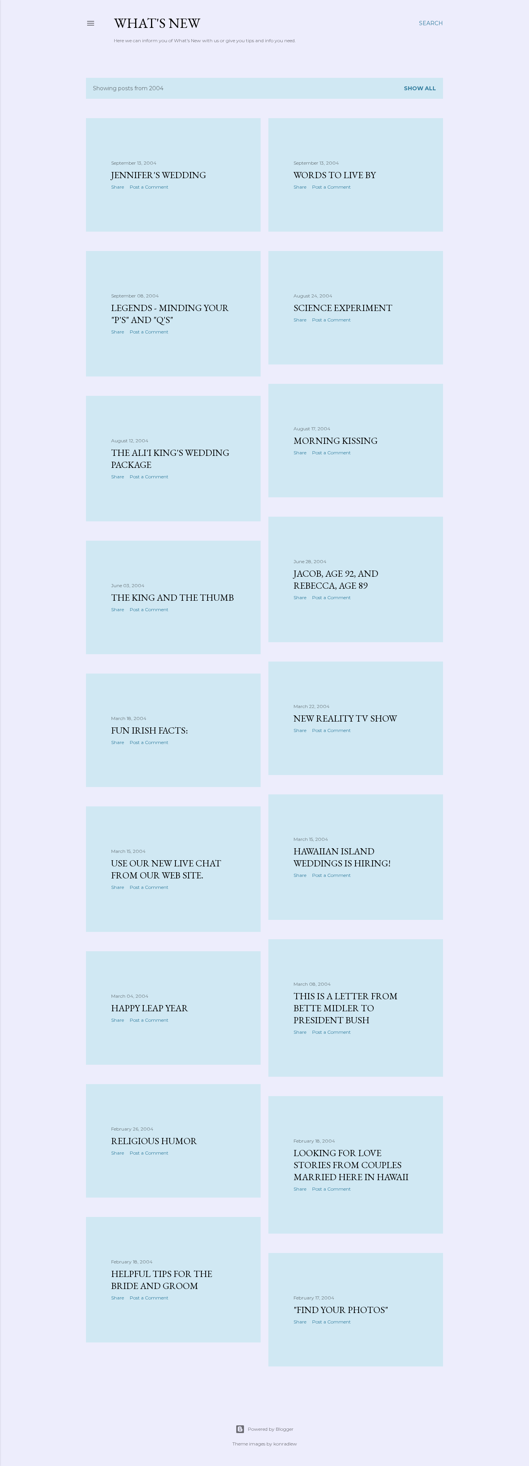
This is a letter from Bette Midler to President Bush (346, 1008)
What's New (157, 23)
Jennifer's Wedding (158, 175)
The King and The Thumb (172, 597)
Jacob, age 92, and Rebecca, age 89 (336, 579)
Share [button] (117, 187)
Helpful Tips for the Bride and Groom (161, 1280)
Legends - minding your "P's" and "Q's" (170, 314)
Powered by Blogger (271, 1429)
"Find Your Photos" (341, 1310)
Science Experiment (343, 308)
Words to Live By (335, 175)
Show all (420, 88)
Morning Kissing (336, 441)
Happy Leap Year (149, 1008)
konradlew (285, 1444)
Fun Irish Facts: (149, 730)
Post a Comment (149, 187)
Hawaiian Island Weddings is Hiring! (342, 857)
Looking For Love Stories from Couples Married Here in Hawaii (351, 1165)
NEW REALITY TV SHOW (345, 718)
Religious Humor (154, 1141)
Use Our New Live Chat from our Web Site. (166, 869)
